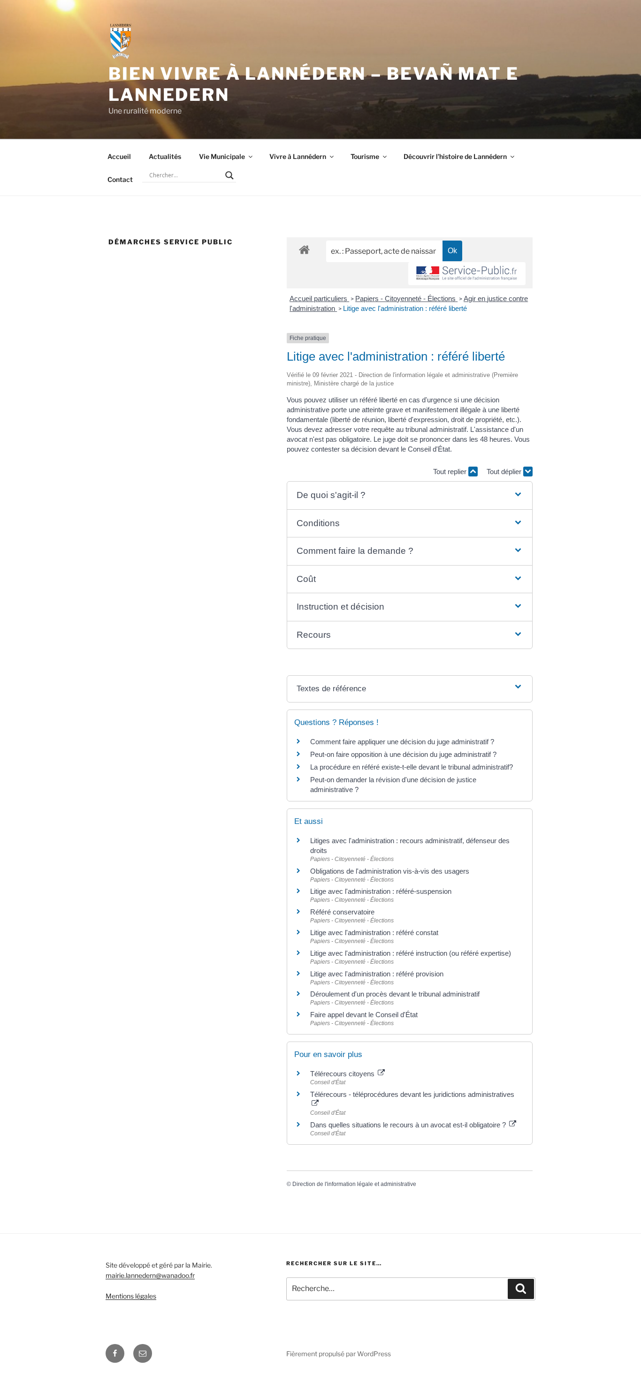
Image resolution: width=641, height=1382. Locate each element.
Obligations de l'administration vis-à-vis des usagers (389, 871)
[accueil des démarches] (304, 249)
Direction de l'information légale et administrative (354, 1184)
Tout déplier (505, 472)
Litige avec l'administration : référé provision (376, 974)
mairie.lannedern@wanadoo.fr (150, 1275)
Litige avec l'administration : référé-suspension (380, 891)
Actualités (165, 156)
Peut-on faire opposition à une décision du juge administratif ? (403, 754)
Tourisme (365, 156)
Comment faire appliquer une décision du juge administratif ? (402, 742)
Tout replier (450, 472)
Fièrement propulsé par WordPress (338, 1354)
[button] (410, 495)
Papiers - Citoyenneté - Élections (406, 298)
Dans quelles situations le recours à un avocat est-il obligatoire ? (409, 1125)
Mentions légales (131, 1296)
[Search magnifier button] (229, 175)
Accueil (119, 156)
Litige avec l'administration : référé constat (374, 932)
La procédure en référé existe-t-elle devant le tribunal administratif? (411, 767)
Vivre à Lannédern (297, 156)
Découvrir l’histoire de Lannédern (455, 156)
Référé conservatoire (342, 912)
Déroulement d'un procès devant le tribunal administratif (395, 994)
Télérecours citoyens (343, 1074)
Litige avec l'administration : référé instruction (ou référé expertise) (410, 953)
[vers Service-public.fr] (467, 273)
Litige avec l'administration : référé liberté (405, 308)
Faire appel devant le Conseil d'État (364, 1015)
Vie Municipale (222, 156)
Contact (120, 179)
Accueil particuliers (319, 298)
